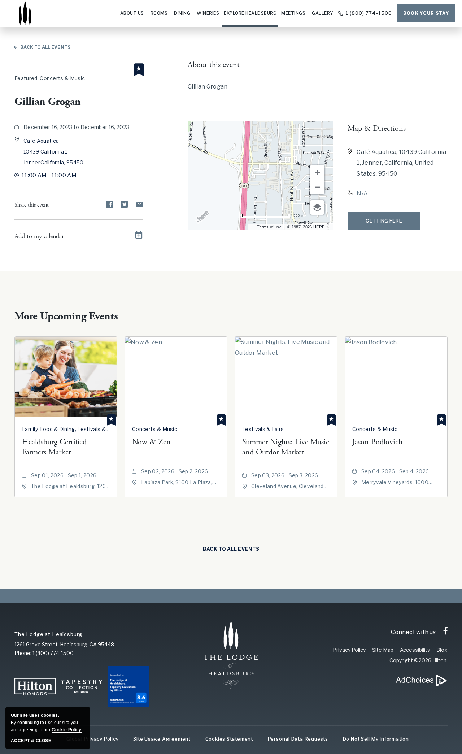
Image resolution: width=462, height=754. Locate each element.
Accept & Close (31, 740)
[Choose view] (317, 207)
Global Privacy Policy (92, 739)
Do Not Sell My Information (376, 739)
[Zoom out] (317, 187)
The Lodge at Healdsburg (48, 634)
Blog (442, 650)
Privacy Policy (349, 650)
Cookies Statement (229, 739)
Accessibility (415, 650)
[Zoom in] (317, 172)
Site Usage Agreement (162, 739)
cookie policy (66, 729)
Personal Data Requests (298, 739)
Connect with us (413, 632)
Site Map (382, 650)
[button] (53, 151)
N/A (362, 193)
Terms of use (269, 227)
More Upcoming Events (66, 316)
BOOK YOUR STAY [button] (426, 13)
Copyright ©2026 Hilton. (418, 660)
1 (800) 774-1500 (368, 13)
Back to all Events (45, 47)
